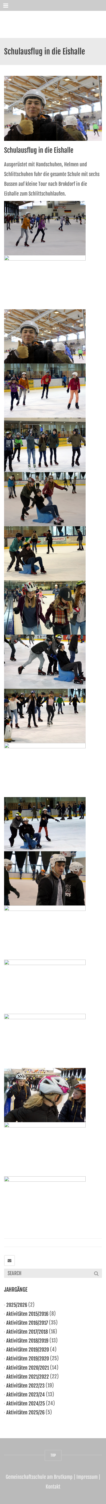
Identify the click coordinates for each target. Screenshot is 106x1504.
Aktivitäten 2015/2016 (27, 1314)
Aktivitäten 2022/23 (25, 1386)
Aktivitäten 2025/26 (25, 1412)
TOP (53, 1455)
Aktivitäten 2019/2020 (27, 1350)
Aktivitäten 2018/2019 (27, 1341)
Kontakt (53, 1487)
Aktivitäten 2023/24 (25, 1395)
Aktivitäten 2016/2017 (27, 1323)
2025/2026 (16, 1305)
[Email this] (9, 1260)
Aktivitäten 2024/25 (25, 1403)
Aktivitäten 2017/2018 (27, 1332)
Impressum (87, 1477)
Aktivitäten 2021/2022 (27, 1376)
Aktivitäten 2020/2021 (27, 1367)
